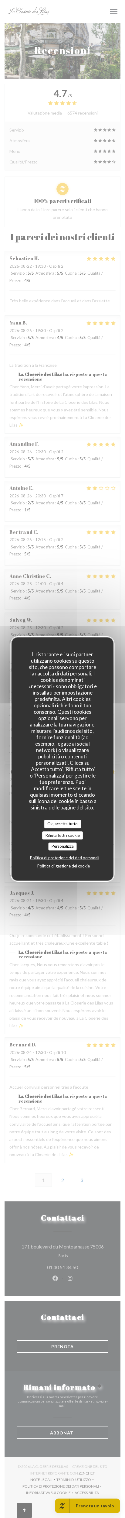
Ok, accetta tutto (62, 823)
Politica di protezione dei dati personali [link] (64, 857)
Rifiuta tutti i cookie (63, 835)
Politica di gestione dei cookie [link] (63, 866)
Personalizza (63, 846)
